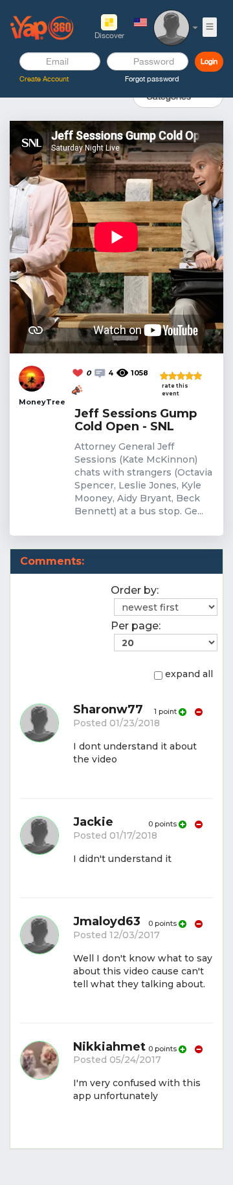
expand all (189, 674)
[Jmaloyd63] (39, 963)
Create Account (44, 79)
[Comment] (101, 372)
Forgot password (152, 79)
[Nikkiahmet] (39, 1082)
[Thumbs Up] (182, 712)
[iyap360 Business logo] (42, 27)
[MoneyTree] (32, 378)
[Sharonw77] (39, 745)
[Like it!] (79, 372)
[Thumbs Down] (198, 712)
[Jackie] (39, 850)
